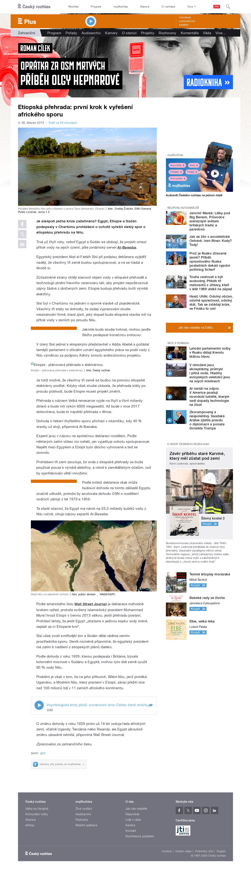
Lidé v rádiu (133, 819)
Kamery (184, 25)
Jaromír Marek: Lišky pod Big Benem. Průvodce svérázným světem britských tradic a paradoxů (209, 221)
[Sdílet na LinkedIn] (22, 244)
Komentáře (190, 33)
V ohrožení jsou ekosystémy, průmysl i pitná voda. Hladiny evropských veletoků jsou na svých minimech (209, 373)
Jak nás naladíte (136, 808)
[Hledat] (228, 6)
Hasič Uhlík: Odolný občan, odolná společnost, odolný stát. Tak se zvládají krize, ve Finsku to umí (211, 302)
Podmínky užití (204, 851)
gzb (42, 753)
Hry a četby (176, 165)
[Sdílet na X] (22, 234)
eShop (29, 825)
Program (96, 6)
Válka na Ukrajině (36, 808)
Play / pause (39, 705)
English (221, 851)
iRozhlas (73, 6)
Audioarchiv (187, 21)
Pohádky (174, 172)
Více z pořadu (178, 343)
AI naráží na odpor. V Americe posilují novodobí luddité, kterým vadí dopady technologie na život (209, 397)
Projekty (148, 33)
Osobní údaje (183, 851)
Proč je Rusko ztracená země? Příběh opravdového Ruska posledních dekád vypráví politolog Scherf (209, 261)
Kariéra (130, 825)
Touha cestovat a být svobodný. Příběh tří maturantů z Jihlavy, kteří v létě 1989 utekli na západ (210, 283)
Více (221, 33)
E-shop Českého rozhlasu (188, 444)
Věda (207, 33)
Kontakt (131, 830)
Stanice (144, 6)
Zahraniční (26, 33)
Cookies (167, 851)
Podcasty (82, 819)
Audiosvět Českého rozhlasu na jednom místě (194, 195)
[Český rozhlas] (34, 6)
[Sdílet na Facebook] (22, 224)
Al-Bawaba (126, 247)
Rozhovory (167, 33)
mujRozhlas (121, 6)
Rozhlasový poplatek (140, 836)
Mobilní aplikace (86, 825)
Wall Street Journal (90, 604)
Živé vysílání (176, 178)
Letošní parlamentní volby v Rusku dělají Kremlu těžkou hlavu (209, 352)
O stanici (129, 33)
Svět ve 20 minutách (63, 122)
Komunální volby (36, 814)
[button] (150, 706)
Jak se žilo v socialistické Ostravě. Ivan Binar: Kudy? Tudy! (210, 241)
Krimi (192, 165)
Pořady (71, 33)
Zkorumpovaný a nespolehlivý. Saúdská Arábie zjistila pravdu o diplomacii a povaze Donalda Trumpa (207, 420)
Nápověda (132, 814)
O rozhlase (168, 6)
